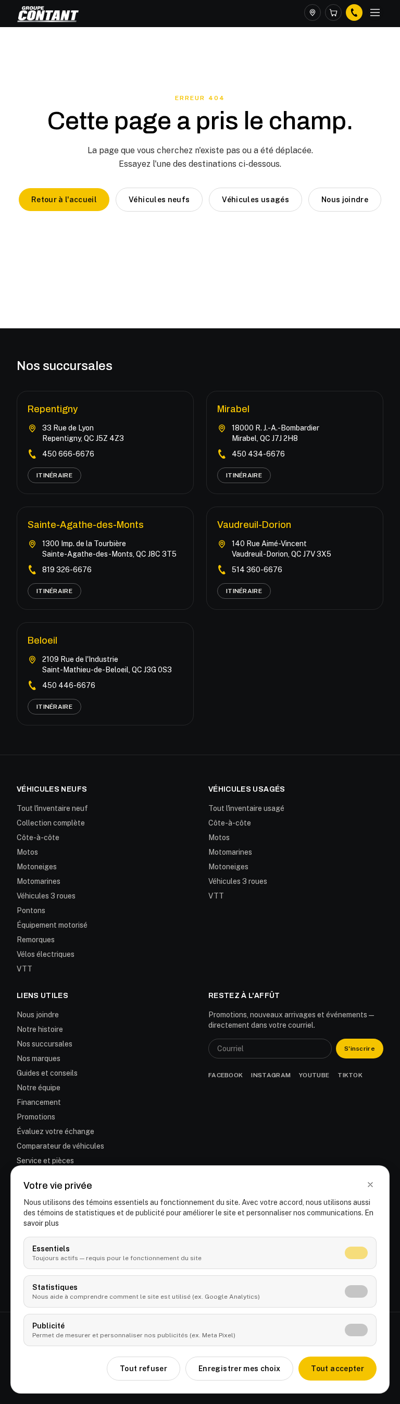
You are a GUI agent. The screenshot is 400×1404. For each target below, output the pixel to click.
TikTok (350, 1075)
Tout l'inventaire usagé (246, 808)
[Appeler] (354, 12)
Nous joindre (344, 199)
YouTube (314, 1075)
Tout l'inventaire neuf (52, 808)
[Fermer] (370, 1184)
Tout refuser (143, 1368)
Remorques (36, 939)
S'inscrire (359, 1048)
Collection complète (51, 823)
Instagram (271, 1075)
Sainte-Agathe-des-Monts (86, 525)
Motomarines (38, 881)
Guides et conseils (47, 1073)
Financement (39, 1102)
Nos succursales (44, 1044)
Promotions (36, 1117)
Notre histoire (40, 1029)
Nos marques (38, 1058)
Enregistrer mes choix (239, 1368)
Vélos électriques (45, 954)
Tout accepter (337, 1368)
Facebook (225, 1075)
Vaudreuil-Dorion (254, 525)
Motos (27, 852)
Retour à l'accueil (64, 199)
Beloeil (42, 640)
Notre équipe (38, 1087)
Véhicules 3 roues (46, 896)
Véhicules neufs (159, 199)
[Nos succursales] (312, 12)
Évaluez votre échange (55, 1131)
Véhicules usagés (255, 199)
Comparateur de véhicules (60, 1146)
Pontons (31, 910)
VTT (24, 969)
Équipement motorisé (52, 925)
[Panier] (333, 12)
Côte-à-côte (38, 837)
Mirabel (233, 409)
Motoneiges (37, 867)
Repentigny (53, 409)
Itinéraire (54, 475)
